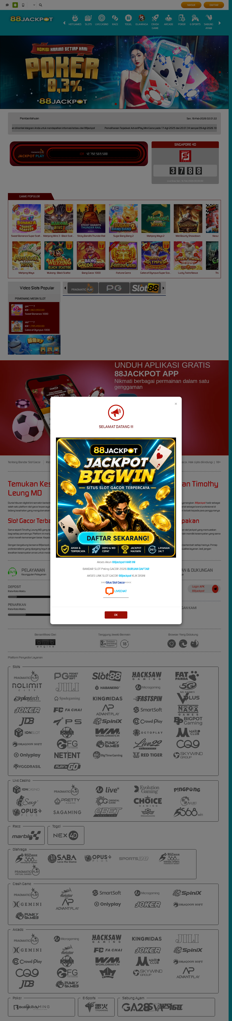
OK (116, 615)
